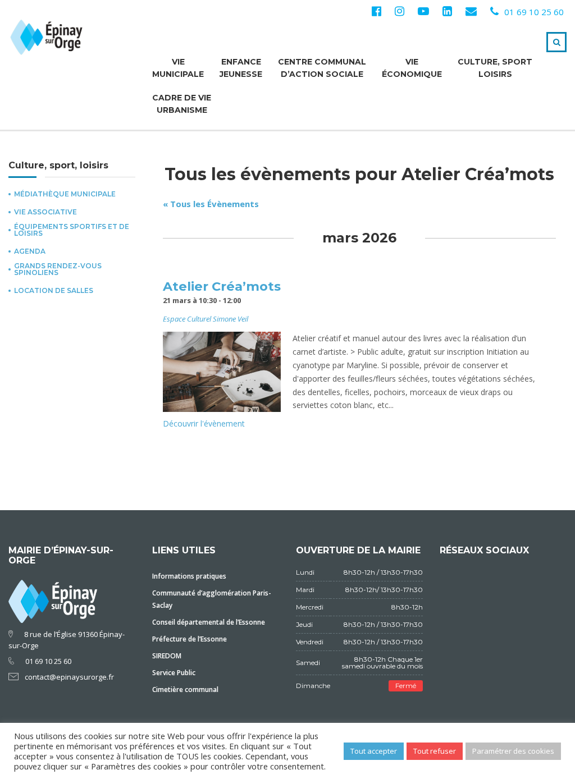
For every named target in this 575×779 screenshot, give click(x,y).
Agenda (29, 251)
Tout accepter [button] (373, 751)
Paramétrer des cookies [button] (513, 751)
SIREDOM (166, 656)
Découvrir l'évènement (204, 423)
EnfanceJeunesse (241, 68)
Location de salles (53, 290)
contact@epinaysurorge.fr (69, 677)
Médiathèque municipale (65, 194)
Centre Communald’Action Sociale (322, 68)
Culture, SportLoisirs (495, 68)
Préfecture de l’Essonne (189, 639)
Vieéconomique (412, 68)
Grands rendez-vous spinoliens (58, 269)
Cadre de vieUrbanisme (181, 104)
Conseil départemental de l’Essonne (208, 622)
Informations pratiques (189, 576)
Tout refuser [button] (434, 751)
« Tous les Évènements (211, 203)
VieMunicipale (178, 68)
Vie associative (45, 212)
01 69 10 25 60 (534, 11)
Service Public (173, 672)
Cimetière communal (185, 689)
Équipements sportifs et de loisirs (71, 230)
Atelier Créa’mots (222, 286)
